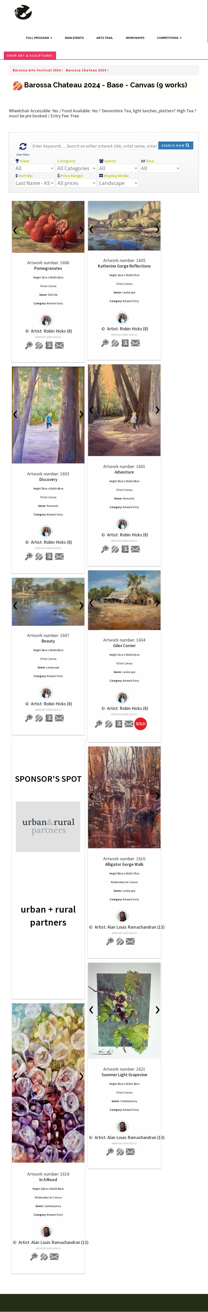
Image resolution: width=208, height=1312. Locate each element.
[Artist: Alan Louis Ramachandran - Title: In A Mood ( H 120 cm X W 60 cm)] (48, 1083)
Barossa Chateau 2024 (86, 70)
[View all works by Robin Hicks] (48, 318)
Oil (42, 286)
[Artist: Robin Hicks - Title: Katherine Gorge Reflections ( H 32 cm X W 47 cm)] (124, 226)
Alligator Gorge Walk (124, 864)
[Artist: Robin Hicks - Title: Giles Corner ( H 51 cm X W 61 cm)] (124, 600)
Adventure (124, 472)
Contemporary (128, 1101)
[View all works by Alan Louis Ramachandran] (124, 914)
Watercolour (118, 882)
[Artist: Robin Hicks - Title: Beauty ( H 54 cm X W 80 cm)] (48, 602)
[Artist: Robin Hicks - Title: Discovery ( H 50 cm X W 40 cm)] (48, 415)
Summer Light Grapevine (124, 1074)
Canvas (51, 286)
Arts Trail (104, 37)
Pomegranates (48, 268)
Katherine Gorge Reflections (124, 266)
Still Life (52, 294)
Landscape (128, 292)
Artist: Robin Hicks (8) (51, 331)
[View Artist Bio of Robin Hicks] (49, 346)
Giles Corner (124, 645)
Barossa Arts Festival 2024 (37, 70)
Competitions (168, 37)
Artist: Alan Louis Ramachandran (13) (129, 927)
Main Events (74, 37)
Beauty (48, 641)
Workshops (135, 37)
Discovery (48, 479)
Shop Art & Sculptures (30, 55)
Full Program (38, 37)
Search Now (174, 145)
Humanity (128, 498)
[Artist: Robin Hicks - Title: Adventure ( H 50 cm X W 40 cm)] (124, 410)
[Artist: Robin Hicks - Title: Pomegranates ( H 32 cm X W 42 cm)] (48, 227)
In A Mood (48, 1179)
